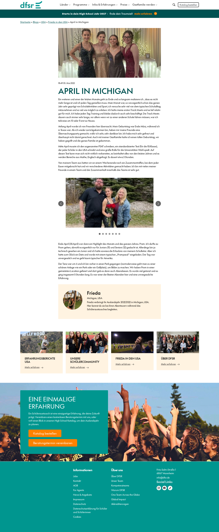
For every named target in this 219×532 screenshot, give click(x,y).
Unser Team (117, 480)
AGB (75, 485)
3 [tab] (106, 234)
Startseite (25, 22)
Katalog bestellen (188, 4)
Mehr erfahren (32, 367)
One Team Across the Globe (125, 494)
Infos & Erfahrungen (103, 4)
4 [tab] (109, 234)
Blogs (36, 22)
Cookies (77, 516)
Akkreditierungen (120, 503)
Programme (80, 4)
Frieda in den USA (58, 22)
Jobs (75, 476)
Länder (64, 4)
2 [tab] (103, 234)
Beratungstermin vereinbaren (52, 443)
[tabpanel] (109, 203)
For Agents (78, 490)
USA (43, 22)
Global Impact (118, 499)
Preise (123, 4)
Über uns (117, 470)
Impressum (78, 499)
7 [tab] (119, 234)
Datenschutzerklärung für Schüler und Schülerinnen (90, 510)
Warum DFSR (118, 490)
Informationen (82, 470)
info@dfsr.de (163, 477)
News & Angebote (82, 494)
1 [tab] (100, 234)
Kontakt (77, 480)
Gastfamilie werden (143, 4)
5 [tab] (113, 234)
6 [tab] (116, 234)
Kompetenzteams (120, 485)
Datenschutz (79, 503)
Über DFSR (116, 476)
